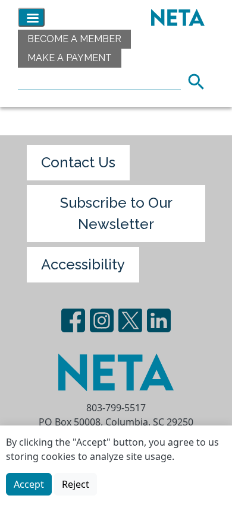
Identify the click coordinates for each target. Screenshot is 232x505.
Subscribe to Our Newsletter (116, 213)
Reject (75, 484)
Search (200, 80)
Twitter (130, 320)
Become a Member (74, 39)
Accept (29, 484)
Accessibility (83, 264)
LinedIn (159, 320)
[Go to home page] (175, 17)
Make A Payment (69, 57)
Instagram (102, 320)
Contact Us (78, 162)
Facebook (73, 320)
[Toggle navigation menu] (31, 17)
